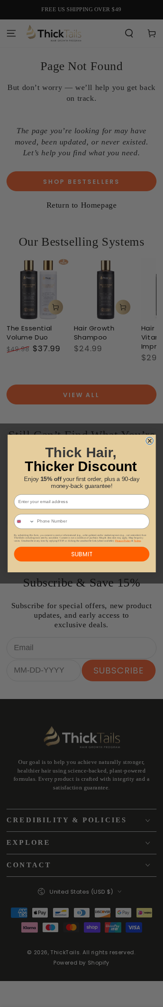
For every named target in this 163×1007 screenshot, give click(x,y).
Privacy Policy (122, 540)
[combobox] (24, 521)
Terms (137, 540)
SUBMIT (81, 554)
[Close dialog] (149, 441)
